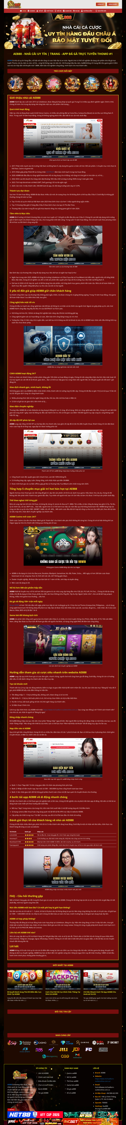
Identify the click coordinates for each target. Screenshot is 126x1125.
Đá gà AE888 (14, 605)
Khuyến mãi (102, 11)
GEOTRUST (50, 172)
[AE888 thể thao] (15, 84)
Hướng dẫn (87, 11)
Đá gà (77, 11)
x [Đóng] (11, 1110)
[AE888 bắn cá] (91, 84)
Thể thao (50, 11)
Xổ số (41, 11)
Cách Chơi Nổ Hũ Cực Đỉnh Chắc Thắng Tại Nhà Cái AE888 (62, 993)
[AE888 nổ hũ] (34, 84)
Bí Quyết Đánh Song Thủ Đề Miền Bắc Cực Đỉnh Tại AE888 (24, 993)
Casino (32, 11)
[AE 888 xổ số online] (53, 84)
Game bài (68, 11)
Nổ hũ (59, 11)
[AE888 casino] (111, 84)
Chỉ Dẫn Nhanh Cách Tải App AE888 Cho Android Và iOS (99, 993)
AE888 (24, 11)
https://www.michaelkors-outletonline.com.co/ (60, 710)
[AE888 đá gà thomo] (72, 84)
